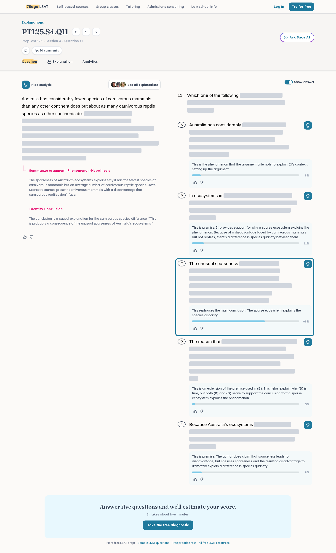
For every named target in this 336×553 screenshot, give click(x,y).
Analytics (90, 62)
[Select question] (86, 32)
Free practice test (184, 543)
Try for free (301, 7)
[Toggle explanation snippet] (308, 125)
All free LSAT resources (214, 543)
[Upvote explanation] (25, 237)
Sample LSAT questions (153, 543)
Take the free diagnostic (168, 525)
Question (29, 62)
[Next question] (96, 32)
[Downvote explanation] (31, 237)
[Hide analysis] (26, 85)
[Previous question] (76, 32)
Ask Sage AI (300, 37)
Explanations (33, 22)
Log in (279, 7)
